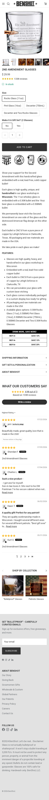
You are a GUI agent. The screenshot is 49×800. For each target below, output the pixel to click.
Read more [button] (7, 492)
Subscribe (11, 651)
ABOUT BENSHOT (11, 372)
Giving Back (8, 680)
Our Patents (8, 699)
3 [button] (25, 556)
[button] (29, 556)
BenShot (11, 791)
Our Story (6, 675)
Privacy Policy (9, 703)
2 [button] (21, 556)
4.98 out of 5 (31, 391)
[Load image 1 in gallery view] (24, 32)
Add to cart (24, 147)
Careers (6, 708)
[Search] (9, 4)
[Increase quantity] (20, 135)
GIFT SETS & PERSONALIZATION (18, 365)
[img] (8, 420)
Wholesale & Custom (12, 689)
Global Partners (9, 694)
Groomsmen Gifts (11, 684)
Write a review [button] (24, 402)
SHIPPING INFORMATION (15, 357)
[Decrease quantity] (5, 135)
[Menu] (3, 4)
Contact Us (7, 713)
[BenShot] (25, 3)
